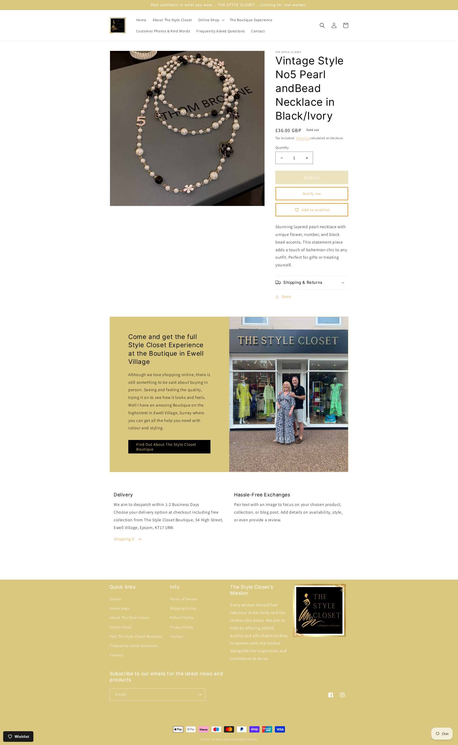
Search (115, 599)
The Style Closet (221, 739)
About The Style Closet (129, 617)
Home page (119, 608)
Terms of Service (184, 599)
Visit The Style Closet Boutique (136, 636)
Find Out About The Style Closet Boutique (166, 447)
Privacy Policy (181, 627)
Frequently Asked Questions (134, 645)
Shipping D (124, 539)
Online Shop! (121, 627)
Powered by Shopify (244, 739)
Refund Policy (181, 617)
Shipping (302, 138)
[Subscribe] (199, 694)
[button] (211, 19)
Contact (116, 655)
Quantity (282, 147)
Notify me (312, 193)
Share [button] (286, 296)
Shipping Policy (183, 608)
